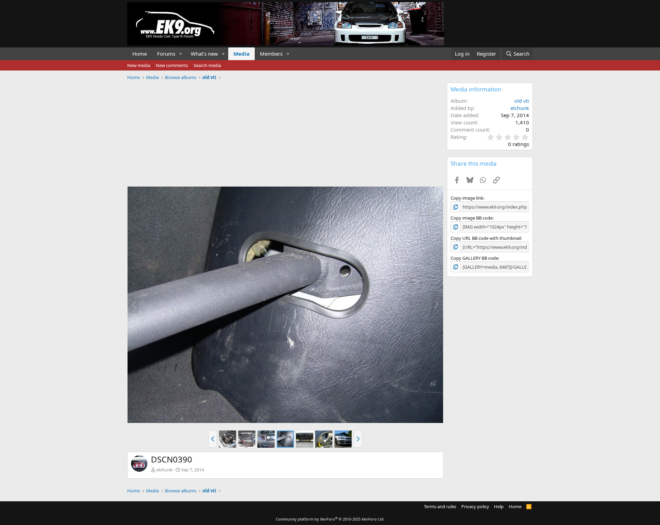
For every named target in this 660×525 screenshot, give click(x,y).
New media (138, 65)
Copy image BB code (472, 218)
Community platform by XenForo (330, 519)
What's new (204, 53)
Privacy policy (475, 506)
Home (139, 53)
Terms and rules (440, 506)
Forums (166, 53)
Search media (207, 65)
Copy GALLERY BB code (474, 258)
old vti (521, 100)
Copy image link (467, 198)
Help (499, 506)
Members (271, 53)
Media (241, 53)
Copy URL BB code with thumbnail (486, 238)
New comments (172, 65)
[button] (181, 53)
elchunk (164, 470)
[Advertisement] (285, 131)
